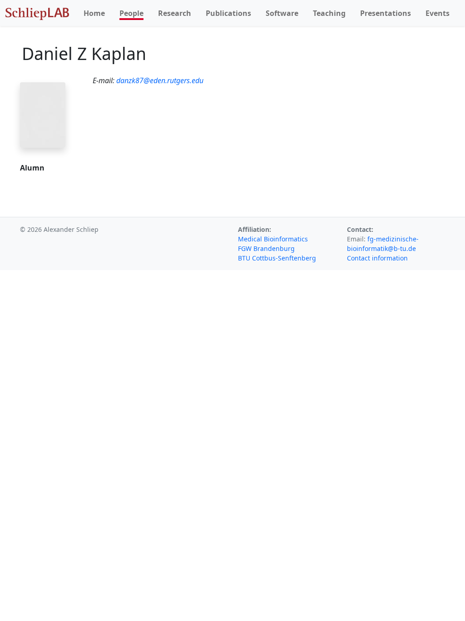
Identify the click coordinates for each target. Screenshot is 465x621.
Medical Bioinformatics (273, 239)
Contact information (377, 258)
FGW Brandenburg (266, 248)
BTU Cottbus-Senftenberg (277, 258)
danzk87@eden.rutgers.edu (159, 80)
